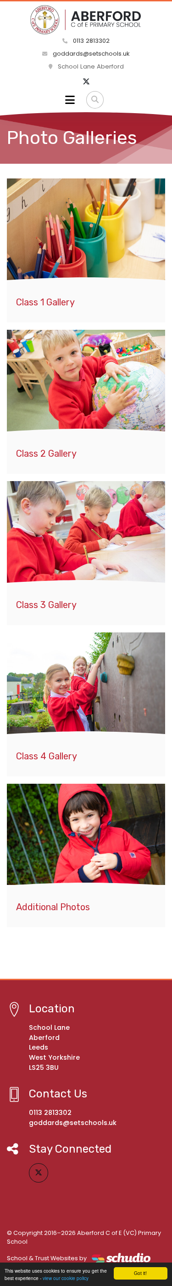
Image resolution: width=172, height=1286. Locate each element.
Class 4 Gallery (46, 756)
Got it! (140, 1272)
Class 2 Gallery (46, 453)
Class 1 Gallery (45, 302)
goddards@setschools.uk (90, 53)
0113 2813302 (90, 40)
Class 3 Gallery (46, 604)
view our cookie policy (66, 1278)
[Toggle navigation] (70, 100)
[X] (86, 82)
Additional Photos (53, 907)
